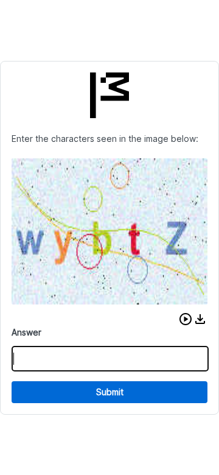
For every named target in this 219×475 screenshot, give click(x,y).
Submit (109, 392)
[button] (185, 319)
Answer (26, 332)
